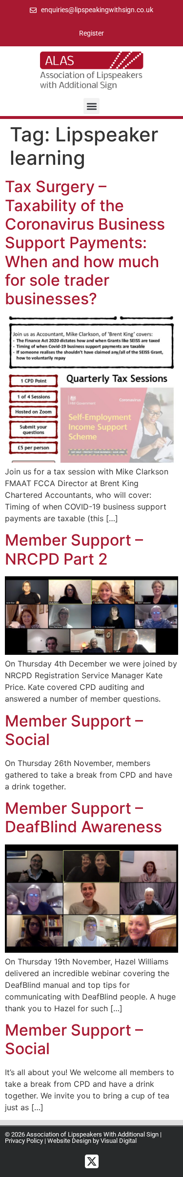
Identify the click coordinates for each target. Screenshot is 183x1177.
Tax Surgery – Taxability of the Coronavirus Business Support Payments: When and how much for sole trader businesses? (85, 242)
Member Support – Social (74, 730)
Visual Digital (119, 1140)
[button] (91, 106)
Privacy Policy (24, 1140)
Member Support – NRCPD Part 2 (74, 549)
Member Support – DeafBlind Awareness (83, 817)
